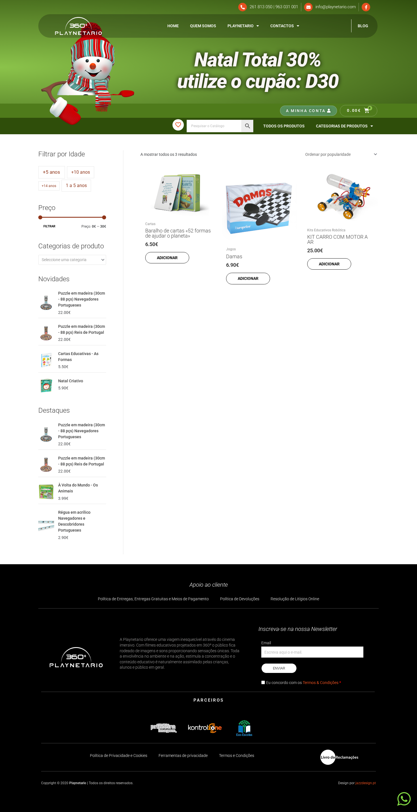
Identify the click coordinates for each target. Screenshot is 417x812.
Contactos (282, 26)
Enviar (279, 668)
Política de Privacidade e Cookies (118, 755)
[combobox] (72, 260)
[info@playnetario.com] (308, 7)
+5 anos (51, 172)
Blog (363, 26)
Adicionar (167, 257)
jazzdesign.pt (365, 783)
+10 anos (80, 172)
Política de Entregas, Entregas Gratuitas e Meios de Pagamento (153, 599)
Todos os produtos (284, 126)
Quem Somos (203, 26)
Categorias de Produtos (342, 126)
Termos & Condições (320, 682)
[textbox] (70, 260)
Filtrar (49, 226)
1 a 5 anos (76, 185)
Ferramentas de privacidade (183, 755)
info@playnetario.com (335, 6)
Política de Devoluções (239, 599)
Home (173, 26)
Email (266, 643)
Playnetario (241, 26)
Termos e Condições (236, 755)
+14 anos (49, 186)
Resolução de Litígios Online (295, 599)
